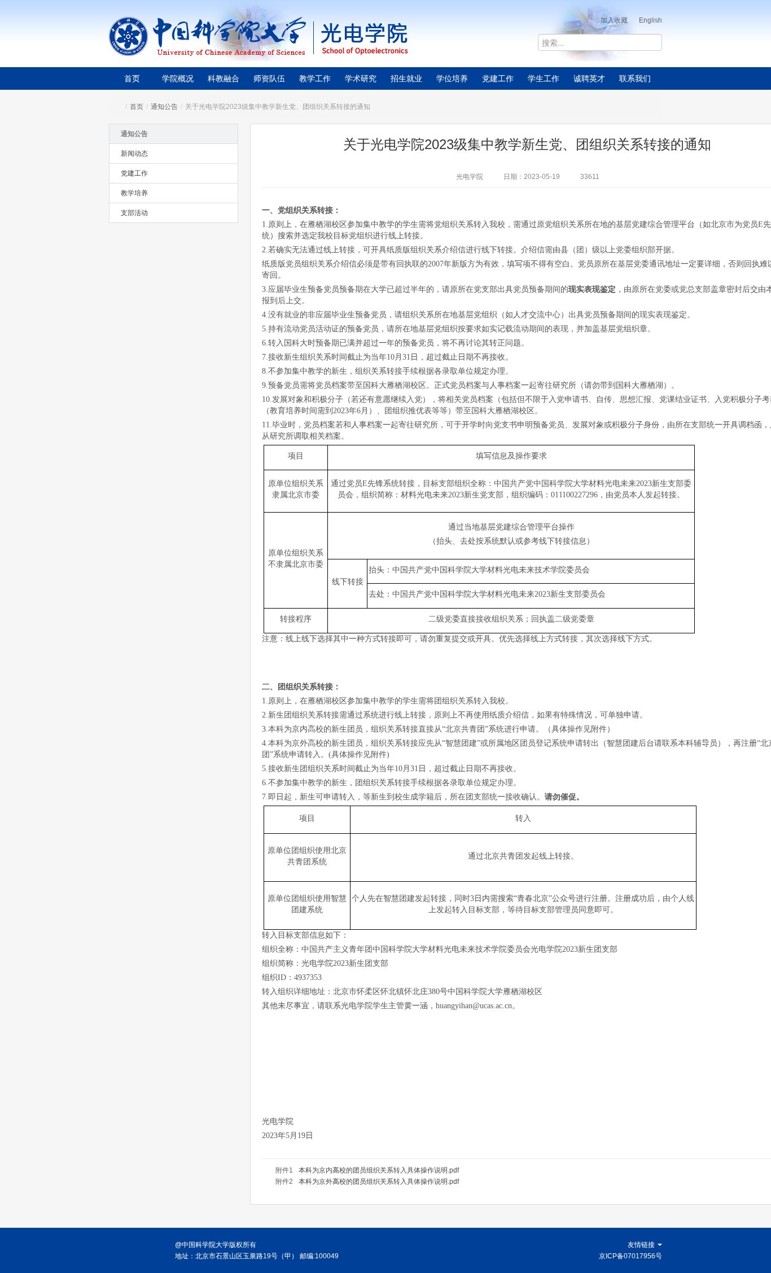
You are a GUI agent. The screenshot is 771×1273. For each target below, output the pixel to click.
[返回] (208, 36)
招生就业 (406, 78)
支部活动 (134, 213)
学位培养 (452, 78)
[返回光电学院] (403, 36)
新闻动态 (134, 154)
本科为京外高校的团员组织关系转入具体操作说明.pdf (379, 1181)
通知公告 (164, 107)
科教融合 (223, 78)
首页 (132, 78)
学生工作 (543, 78)
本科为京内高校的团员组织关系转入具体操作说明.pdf (379, 1170)
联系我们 (635, 78)
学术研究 (360, 78)
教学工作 (315, 78)
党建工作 (498, 78)
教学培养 (134, 193)
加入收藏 (614, 20)
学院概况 (178, 78)
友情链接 (642, 1245)
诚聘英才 (589, 78)
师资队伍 (269, 78)
